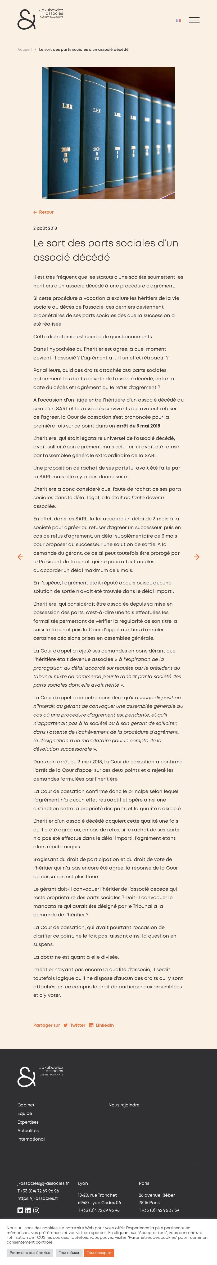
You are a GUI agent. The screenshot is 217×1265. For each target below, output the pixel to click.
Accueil (24, 49)
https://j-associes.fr (37, 1199)
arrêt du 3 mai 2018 (138, 426)
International (31, 1139)
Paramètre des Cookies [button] (30, 1253)
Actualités (28, 1131)
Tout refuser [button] (69, 1253)
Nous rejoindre (123, 1105)
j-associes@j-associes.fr (43, 1184)
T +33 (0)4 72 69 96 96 (38, 1191)
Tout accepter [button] (99, 1253)
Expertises (28, 1122)
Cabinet (25, 1105)
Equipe (24, 1114)
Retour (46, 212)
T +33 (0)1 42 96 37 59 (159, 1211)
